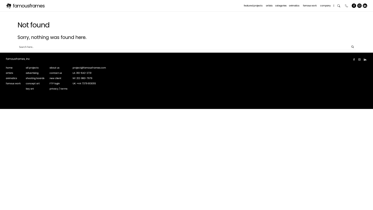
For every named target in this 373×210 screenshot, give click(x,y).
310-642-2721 (84, 73)
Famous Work (310, 5)
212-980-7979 (84, 78)
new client (55, 78)
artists (9, 73)
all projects (32, 67)
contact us (56, 73)
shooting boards (35, 78)
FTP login (55, 83)
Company (325, 5)
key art (30, 88)
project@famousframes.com (89, 67)
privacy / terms (58, 88)
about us (54, 67)
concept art (33, 83)
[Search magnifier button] (353, 47)
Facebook (354, 6)
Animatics (294, 5)
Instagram (359, 6)
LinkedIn (365, 6)
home (9, 67)
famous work (13, 83)
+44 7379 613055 (86, 83)
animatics (11, 78)
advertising (32, 73)
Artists (269, 5)
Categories (281, 5)
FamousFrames (29, 5)
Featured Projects (253, 5)
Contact (346, 5)
